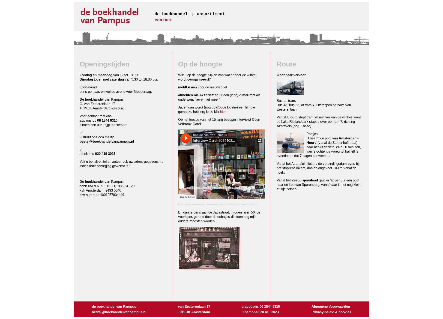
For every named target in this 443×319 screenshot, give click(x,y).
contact (163, 20)
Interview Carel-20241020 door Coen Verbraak (232, 204)
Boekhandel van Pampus (191, 204)
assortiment (211, 14)
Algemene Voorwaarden (330, 306)
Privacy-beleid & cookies (331, 312)
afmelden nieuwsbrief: (196, 95)
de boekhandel (171, 14)
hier (223, 112)
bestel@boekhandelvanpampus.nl (107, 141)
